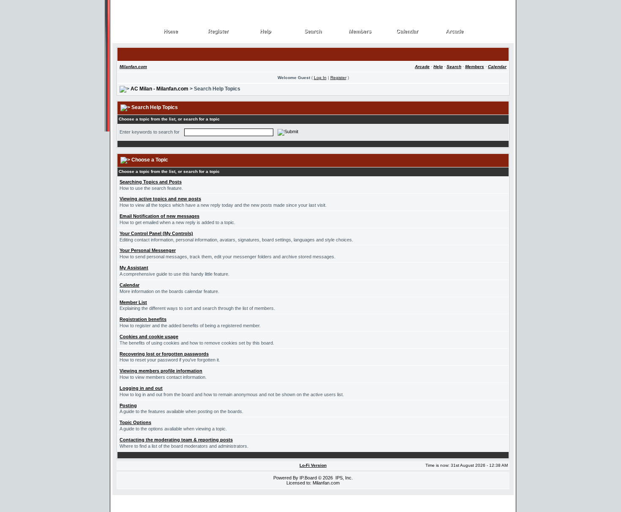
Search (313, 31)
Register (218, 31)
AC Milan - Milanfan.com (159, 89)
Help (265, 31)
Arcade (455, 31)
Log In (320, 77)
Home (170, 31)
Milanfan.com (133, 66)
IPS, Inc (343, 477)
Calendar (407, 31)
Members (360, 31)
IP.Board (308, 477)
